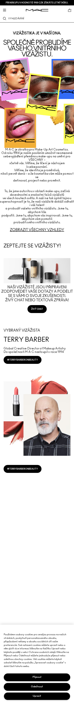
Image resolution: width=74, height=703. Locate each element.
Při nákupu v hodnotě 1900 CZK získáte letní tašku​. (37, 3)
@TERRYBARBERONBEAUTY (22, 360)
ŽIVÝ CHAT (37, 309)
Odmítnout (37, 687)
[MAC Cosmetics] (37, 10)
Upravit (37, 696)
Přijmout (37, 677)
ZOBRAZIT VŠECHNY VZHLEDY (37, 230)
